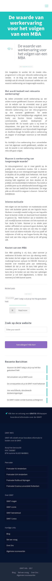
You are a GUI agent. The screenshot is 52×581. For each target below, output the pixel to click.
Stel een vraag (11, 539)
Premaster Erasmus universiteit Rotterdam (22, 486)
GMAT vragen (11, 501)
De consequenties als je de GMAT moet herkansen (26, 383)
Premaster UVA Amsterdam (16, 474)
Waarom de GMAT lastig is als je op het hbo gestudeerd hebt (24, 369)
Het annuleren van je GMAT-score (19, 377)
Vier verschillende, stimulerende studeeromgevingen (19, 391)
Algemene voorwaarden (15, 551)
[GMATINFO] (26, 5)
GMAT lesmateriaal (13, 513)
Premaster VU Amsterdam (16, 468)
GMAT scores (11, 507)
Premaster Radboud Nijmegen (18, 480)
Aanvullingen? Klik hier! (26, 344)
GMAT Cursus (11, 518)
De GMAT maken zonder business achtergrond (25, 400)
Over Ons (10, 545)
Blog (8, 534)
